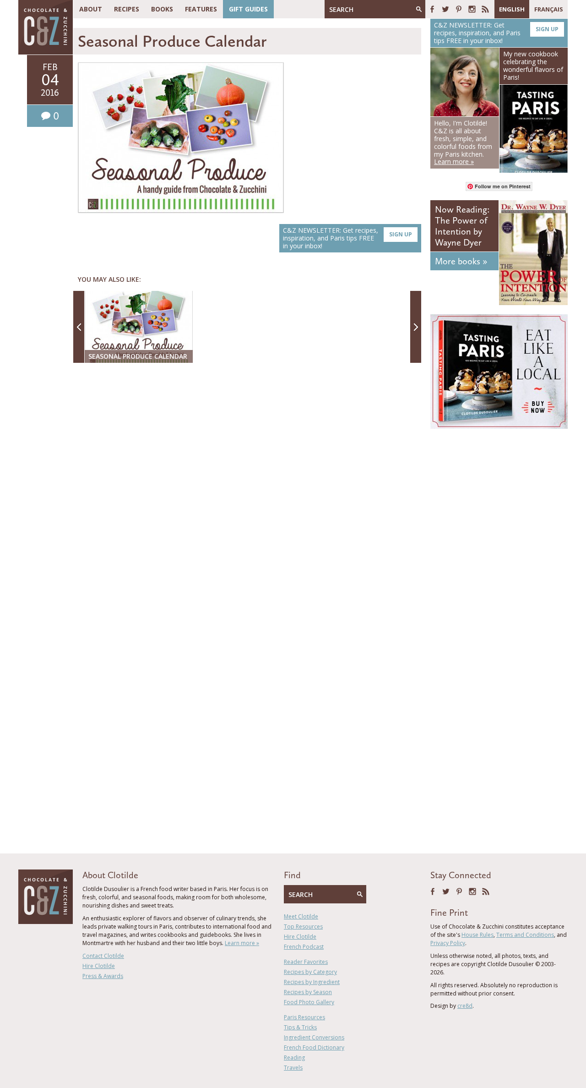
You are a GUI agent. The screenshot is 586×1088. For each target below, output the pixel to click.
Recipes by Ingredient (312, 982)
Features (201, 9)
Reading (294, 1057)
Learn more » (242, 943)
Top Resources (303, 926)
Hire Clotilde (98, 966)
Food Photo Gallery (309, 1002)
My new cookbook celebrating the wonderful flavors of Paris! (533, 65)
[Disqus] (249, 488)
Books (162, 9)
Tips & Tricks (300, 1027)
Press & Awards (102, 976)
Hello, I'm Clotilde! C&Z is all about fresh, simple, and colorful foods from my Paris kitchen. (463, 142)
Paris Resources (304, 1017)
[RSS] (485, 9)
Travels (293, 1068)
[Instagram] (472, 9)
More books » (461, 261)
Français (548, 9)
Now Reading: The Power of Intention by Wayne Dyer (462, 226)
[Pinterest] (458, 9)
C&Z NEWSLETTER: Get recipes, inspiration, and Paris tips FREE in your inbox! (347, 238)
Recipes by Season (308, 992)
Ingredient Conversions (314, 1037)
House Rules (477, 935)
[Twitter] (445, 9)
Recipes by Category (310, 972)
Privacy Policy (447, 943)
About (90, 9)
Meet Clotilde (301, 916)
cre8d (464, 1006)
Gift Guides (248, 9)
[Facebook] (432, 9)
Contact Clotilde (103, 956)
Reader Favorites (306, 962)
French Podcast (304, 947)
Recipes (126, 9)
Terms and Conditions (525, 935)
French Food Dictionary (314, 1047)
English (512, 9)
